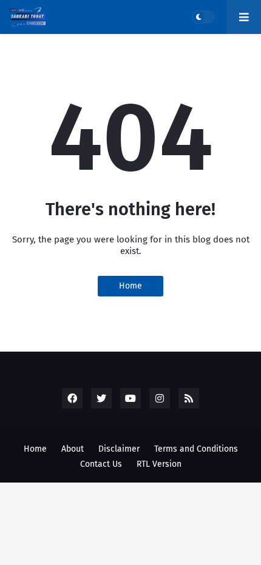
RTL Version (159, 464)
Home (130, 286)
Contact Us (101, 464)
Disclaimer (119, 449)
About (72, 449)
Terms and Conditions (196, 449)
